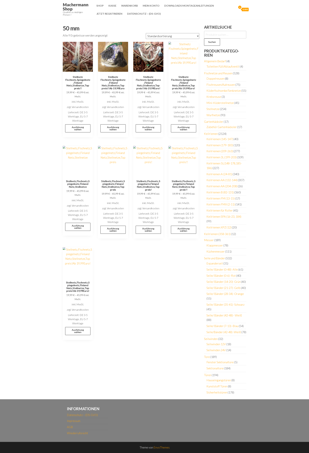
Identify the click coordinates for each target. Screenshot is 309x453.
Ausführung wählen (78, 128)
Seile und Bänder (214, 258)
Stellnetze (212, 109)
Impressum (73, 421)
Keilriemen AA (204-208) (221, 186)
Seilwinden (211, 339)
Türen (207, 375)
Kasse (112, 5)
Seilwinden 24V (216, 350)
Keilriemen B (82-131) (220, 192)
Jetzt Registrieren (109, 13)
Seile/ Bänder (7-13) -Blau (222, 326)
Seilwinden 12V (216, 344)
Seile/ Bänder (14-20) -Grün (223, 281)
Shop (100, 5)
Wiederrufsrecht (77, 433)
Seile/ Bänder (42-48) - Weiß (224, 315)
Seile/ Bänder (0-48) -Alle (222, 269)
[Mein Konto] (233, 9)
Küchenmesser (215, 251)
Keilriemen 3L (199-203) (221, 157)
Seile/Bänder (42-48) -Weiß (223, 332)
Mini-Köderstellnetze (220, 103)
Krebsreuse (213, 96)
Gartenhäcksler (213, 121)
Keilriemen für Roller (219, 210)
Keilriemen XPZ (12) (218, 227)
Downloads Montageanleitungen (189, 5)
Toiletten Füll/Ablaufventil (222, 66)
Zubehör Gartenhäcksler (221, 127)
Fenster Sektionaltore (220, 362)
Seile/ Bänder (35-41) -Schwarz (225, 304)
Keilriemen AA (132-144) (221, 180)
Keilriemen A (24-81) (219, 174)
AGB (70, 427)
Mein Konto (151, 5)
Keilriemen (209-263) (219, 151)
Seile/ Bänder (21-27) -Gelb (223, 288)
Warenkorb (129, 5)
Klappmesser (214, 245)
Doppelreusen (215, 78)
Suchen (212, 42)
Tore (207, 357)
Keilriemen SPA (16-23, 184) (223, 216)
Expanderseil (214, 263)
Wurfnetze (213, 115)
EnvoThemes (162, 447)
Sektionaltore (215, 368)
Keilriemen (211, 133)
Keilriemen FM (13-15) (220, 198)
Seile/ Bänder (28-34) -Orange (225, 294)
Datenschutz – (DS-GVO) (144, 13)
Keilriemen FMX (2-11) (220, 204)
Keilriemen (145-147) (219, 139)
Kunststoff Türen (216, 386)
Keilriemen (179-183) (219, 145)
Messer (209, 240)
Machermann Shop (75, 6)
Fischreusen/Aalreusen (220, 84)
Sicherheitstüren (216, 392)
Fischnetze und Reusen (218, 73)
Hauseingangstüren (218, 380)
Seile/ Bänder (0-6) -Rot (221, 275)
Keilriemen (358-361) (217, 234)
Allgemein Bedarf (215, 61)
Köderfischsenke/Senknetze (223, 90)
